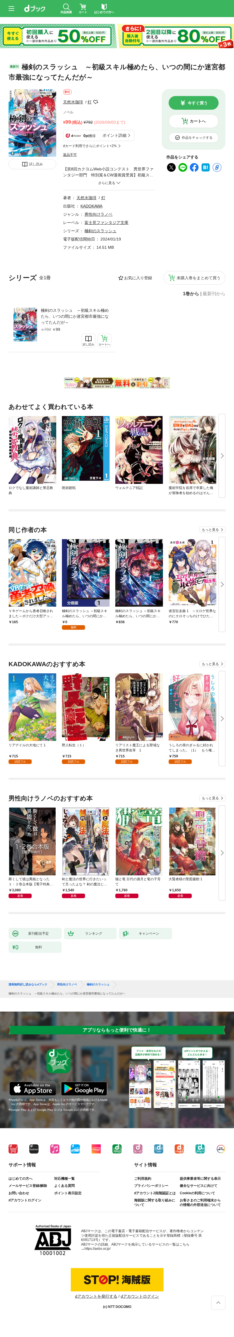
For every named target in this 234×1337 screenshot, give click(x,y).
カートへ (198, 121)
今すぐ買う (198, 103)
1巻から (191, 294)
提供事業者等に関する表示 (200, 1179)
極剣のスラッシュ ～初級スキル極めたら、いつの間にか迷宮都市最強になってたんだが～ (75, 316)
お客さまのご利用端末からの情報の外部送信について (200, 1202)
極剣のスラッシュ (100, 231)
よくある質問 (64, 1186)
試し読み (36, 164)
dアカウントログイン (25, 1200)
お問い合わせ (19, 1193)
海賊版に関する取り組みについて (154, 1202)
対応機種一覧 (64, 1179)
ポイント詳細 (114, 135)
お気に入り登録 (138, 278)
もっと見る (210, 530)
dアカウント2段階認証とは (155, 1193)
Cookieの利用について (197, 1193)
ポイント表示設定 (68, 1193)
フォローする (95, 102)
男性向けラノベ (98, 214)
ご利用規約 (142, 1179)
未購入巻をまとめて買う (199, 278)
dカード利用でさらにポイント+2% (90, 146)
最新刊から (214, 294)
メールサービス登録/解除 (28, 1186)
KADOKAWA (91, 206)
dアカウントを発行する (96, 1296)
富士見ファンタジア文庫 (106, 222)
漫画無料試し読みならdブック (28, 984)
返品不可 (70, 155)
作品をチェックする (197, 138)
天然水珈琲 (73, 102)
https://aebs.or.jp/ (97, 1249)
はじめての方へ (21, 1179)
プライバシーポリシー (151, 1186)
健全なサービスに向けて (198, 1186)
